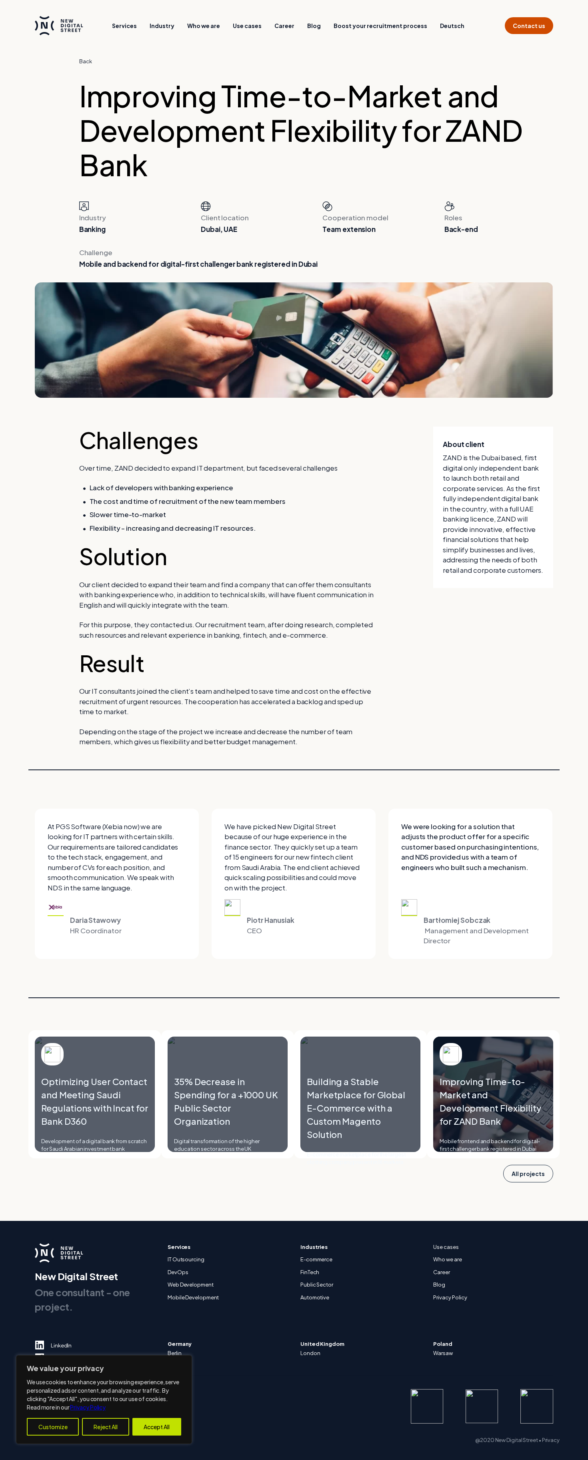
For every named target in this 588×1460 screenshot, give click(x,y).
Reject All (106, 1426)
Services (124, 25)
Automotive (314, 1297)
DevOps (178, 1272)
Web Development (191, 1284)
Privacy (551, 1440)
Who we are (203, 25)
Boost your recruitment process (380, 25)
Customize (53, 1426)
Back (85, 61)
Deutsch (452, 25)
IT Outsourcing (186, 1259)
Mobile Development (193, 1297)
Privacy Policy (88, 1407)
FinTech (309, 1272)
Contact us (529, 25)
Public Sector (316, 1284)
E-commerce (316, 1259)
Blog (314, 25)
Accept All (157, 1426)
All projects (528, 1173)
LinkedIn (61, 1345)
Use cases (247, 25)
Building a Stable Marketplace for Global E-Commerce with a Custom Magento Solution (356, 1108)
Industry (162, 25)
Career (284, 25)
